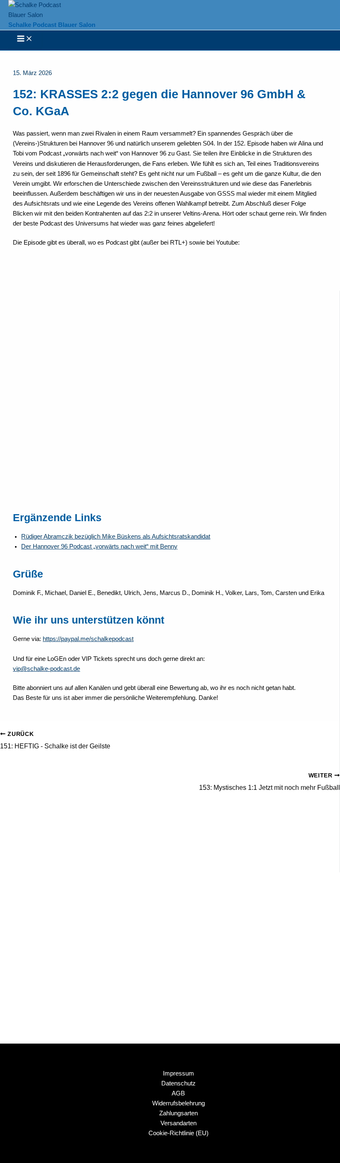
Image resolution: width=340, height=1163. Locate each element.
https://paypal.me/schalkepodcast (88, 639)
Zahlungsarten (178, 1113)
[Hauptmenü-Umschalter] (24, 39)
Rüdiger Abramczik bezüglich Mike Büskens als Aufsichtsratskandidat (115, 536)
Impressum (178, 1073)
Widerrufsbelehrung (178, 1103)
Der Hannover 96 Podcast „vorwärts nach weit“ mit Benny (99, 546)
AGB (178, 1093)
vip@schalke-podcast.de (46, 668)
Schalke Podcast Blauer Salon (51, 25)
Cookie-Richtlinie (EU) (178, 1133)
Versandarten (178, 1123)
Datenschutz (178, 1083)
